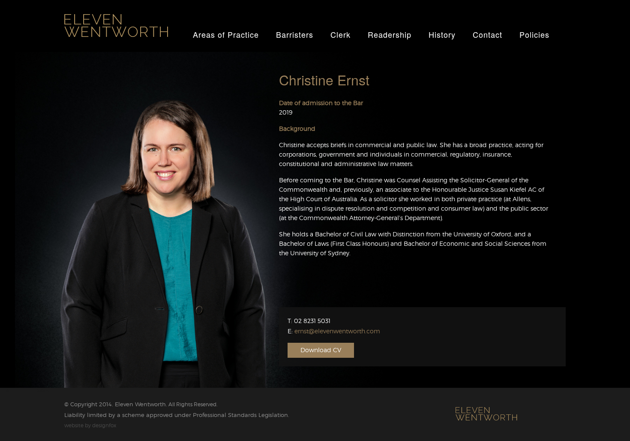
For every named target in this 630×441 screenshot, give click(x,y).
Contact (487, 34)
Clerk (340, 34)
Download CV (320, 349)
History (442, 34)
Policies (534, 34)
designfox (104, 425)
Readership (389, 34)
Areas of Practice (226, 34)
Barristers (294, 34)
